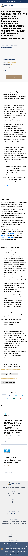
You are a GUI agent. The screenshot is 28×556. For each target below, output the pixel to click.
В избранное (14, 77)
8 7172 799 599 (11, 1)
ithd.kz (21, 526)
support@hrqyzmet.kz (21, 1)
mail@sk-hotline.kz (7, 237)
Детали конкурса (9, 70)
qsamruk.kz (7, 181)
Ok (1, 549)
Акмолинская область (6, 49)
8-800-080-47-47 (14, 536)
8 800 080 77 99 (14, 493)
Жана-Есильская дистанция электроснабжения (9, 46)
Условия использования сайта (14, 487)
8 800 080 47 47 (11, 233)
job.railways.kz (8, 186)
